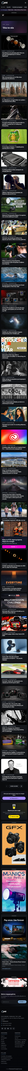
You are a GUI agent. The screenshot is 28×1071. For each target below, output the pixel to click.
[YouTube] (8, 1028)
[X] (11, 1028)
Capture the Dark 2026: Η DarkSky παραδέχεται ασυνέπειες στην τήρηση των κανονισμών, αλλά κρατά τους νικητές (13, 497)
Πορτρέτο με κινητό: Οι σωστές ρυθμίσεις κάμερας (14, 425)
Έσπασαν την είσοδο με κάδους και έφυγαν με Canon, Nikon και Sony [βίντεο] (14, 238)
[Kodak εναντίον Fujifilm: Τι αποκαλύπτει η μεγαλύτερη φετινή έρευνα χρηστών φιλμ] (14, 742)
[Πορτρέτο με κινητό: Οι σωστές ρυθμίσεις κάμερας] (14, 414)
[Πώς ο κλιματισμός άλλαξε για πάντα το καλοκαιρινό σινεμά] (14, 391)
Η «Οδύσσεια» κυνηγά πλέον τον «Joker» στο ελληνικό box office (13, 100)
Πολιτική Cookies (18, 1046)
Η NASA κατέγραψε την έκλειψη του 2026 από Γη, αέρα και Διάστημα (13, 566)
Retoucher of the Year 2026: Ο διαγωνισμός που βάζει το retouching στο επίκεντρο (14, 356)
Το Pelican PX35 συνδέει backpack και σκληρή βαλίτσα (12, 170)
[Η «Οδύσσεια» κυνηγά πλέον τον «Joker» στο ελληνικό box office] (14, 89)
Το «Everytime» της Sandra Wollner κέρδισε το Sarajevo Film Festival (12, 589)
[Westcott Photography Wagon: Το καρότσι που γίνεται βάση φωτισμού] (14, 204)
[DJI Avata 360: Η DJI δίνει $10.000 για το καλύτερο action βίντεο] (14, 600)
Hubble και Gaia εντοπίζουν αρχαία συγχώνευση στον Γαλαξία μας (12, 332)
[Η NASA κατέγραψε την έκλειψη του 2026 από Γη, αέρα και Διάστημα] (14, 555)
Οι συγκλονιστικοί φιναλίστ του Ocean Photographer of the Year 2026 (13, 285)
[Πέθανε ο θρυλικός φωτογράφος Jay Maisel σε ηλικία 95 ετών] (14, 182)
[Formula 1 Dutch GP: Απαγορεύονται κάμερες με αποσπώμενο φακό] (14, 670)
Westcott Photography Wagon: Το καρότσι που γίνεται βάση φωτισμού (14, 216)
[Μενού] (25, 2)
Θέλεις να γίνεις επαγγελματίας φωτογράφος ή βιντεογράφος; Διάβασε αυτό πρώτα (13, 262)
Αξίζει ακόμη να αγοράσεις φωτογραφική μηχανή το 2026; (13, 379)
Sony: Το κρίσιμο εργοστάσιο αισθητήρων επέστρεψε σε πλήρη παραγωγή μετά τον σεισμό (11, 471)
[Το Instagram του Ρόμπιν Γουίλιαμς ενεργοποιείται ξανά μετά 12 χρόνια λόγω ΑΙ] (14, 766)
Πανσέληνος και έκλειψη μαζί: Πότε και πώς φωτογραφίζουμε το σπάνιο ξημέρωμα (13, 54)
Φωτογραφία (5, 120)
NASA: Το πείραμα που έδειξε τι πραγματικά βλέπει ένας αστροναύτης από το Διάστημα (13, 729)
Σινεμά (3, 75)
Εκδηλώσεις (4, 353)
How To (4, 51)
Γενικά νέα (4, 236)
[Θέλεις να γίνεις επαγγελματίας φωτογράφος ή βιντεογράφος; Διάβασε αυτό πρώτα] (14, 250)
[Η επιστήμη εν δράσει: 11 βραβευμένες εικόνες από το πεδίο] (14, 136)
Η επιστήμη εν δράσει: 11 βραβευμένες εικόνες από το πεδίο (13, 147)
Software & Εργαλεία (5, 1059)
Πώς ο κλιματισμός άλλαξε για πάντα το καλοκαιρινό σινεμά (13, 402)
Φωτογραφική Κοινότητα (6, 1058)
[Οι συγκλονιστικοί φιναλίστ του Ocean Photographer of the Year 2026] (14, 274)
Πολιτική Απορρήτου (19, 1045)
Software (4, 445)
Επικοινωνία (5, 1021)
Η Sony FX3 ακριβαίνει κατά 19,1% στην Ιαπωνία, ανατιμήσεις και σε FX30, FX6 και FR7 (13, 309)
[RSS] (14, 1028)
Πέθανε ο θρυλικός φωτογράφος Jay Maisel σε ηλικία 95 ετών (12, 193)
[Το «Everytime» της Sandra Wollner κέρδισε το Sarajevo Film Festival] (14, 578)
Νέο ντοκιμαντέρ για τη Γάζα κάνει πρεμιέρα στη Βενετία (12, 77)
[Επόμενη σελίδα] (21, 786)
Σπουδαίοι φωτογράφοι (17, 7)
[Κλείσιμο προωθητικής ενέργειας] (25, 523)
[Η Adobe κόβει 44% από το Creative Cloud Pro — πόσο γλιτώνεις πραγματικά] (14, 437)
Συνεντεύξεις (4, 1048)
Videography (5, 306)
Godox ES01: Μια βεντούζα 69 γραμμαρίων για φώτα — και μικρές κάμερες (12, 658)
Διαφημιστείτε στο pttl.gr (20, 1039)
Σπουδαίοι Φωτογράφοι (6, 1056)
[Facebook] (2, 1028)
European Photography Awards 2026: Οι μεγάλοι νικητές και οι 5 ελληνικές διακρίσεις (13, 124)
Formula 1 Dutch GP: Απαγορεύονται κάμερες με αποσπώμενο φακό (12, 681)
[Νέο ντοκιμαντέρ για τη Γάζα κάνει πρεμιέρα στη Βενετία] (14, 66)
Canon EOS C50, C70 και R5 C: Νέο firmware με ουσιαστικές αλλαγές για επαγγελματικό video (12, 705)
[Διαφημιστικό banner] (14, 15)
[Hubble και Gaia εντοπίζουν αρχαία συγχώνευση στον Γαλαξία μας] (14, 321)
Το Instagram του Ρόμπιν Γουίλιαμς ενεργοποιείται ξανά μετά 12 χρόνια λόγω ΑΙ (12, 778)
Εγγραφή (21, 1001)
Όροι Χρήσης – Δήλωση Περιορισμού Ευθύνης (20, 1042)
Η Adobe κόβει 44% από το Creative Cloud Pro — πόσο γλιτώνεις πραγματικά (13, 448)
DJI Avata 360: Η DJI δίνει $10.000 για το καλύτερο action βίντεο (13, 612)
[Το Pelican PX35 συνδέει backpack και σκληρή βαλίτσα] (14, 159)
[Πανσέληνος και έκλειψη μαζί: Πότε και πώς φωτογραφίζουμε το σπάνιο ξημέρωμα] (14, 42)
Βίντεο (2, 1039)
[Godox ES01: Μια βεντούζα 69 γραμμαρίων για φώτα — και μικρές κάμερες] (14, 646)
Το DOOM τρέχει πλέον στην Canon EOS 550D (13, 634)
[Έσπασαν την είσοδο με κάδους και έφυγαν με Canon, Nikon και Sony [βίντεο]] (14, 227)
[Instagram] (5, 1028)
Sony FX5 (8, 7)
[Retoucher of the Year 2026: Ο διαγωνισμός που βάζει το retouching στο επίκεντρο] (14, 344)
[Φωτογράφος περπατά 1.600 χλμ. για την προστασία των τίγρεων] (14, 509)
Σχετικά (16, 1038)
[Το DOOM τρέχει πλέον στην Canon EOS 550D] (14, 623)
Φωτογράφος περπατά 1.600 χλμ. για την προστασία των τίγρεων (13, 521)
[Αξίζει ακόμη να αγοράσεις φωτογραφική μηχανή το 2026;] (14, 368)
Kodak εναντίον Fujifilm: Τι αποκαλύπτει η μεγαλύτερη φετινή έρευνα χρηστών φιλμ (13, 754)
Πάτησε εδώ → (14, 798)
